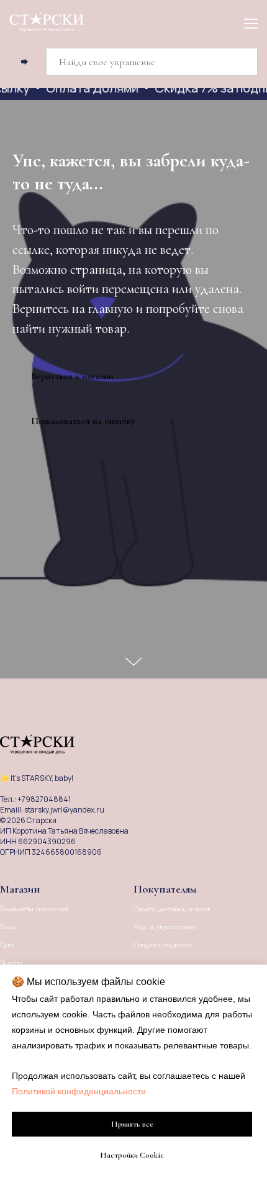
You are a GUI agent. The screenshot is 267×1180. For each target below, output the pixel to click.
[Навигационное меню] (251, 23)
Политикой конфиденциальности (79, 1091)
